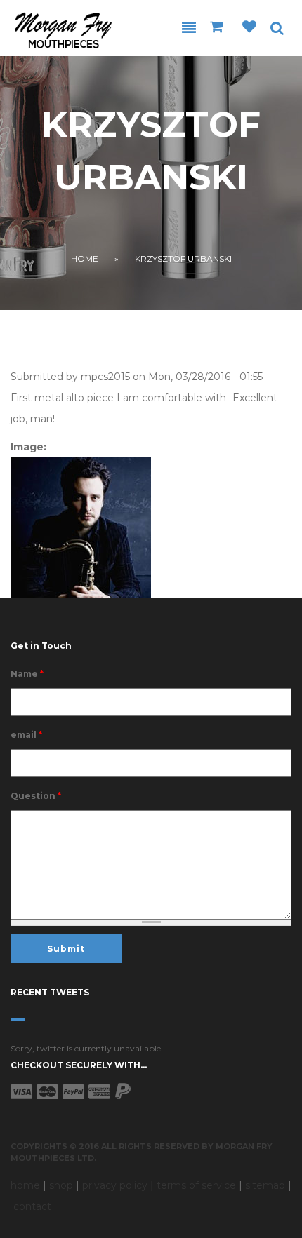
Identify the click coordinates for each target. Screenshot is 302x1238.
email (26, 734)
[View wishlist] (249, 28)
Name (27, 673)
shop (61, 1185)
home (25, 1185)
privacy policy (114, 1185)
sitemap (265, 1185)
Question (36, 795)
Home (84, 258)
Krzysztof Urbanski (183, 258)
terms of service (196, 1185)
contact (32, 1206)
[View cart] (218, 28)
